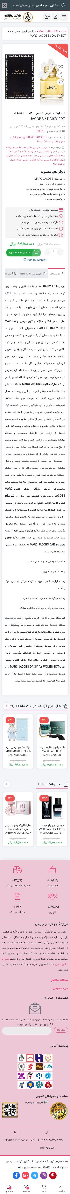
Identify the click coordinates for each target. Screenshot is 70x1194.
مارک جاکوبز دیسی (54, 160)
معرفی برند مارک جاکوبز (31, 274)
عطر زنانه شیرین (48, 152)
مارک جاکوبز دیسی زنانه (30, 160)
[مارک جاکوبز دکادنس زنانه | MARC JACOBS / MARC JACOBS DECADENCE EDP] (52, 729)
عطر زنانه (60, 141)
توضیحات (55, 274)
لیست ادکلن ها (45, 141)
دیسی (44, 147)
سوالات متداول (59, 980)
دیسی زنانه (34, 147)
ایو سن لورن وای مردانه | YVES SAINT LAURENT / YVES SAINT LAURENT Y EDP (52, 831)
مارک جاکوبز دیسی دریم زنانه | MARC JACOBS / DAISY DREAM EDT (18, 751)
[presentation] (6, 706)
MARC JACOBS (48, 31)
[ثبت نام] (47, 17)
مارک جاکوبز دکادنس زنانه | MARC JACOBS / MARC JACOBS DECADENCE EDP (52, 753)
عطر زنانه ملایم (29, 156)
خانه (63, 31)
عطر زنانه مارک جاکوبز (26, 152)
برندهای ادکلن (17, 137)
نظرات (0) (7, 274)
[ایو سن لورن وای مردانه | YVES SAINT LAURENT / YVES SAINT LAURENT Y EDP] (52, 807)
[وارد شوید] (56, 17)
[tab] (56, 273)
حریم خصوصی (60, 988)
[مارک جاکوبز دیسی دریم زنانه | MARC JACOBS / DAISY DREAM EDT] (18, 729)
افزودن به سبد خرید (19, 253)
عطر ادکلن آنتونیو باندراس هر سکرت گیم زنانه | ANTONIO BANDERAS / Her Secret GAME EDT (18, 831)
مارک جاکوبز (13, 156)
